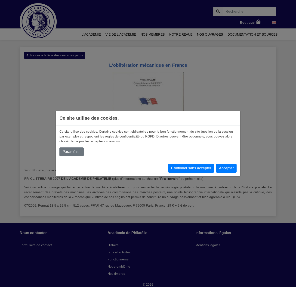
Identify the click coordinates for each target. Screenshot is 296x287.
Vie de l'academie (120, 34)
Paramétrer (71, 152)
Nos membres (153, 34)
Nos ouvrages (210, 34)
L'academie (91, 34)
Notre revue (180, 34)
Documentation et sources (253, 34)
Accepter (226, 168)
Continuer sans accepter (191, 168)
